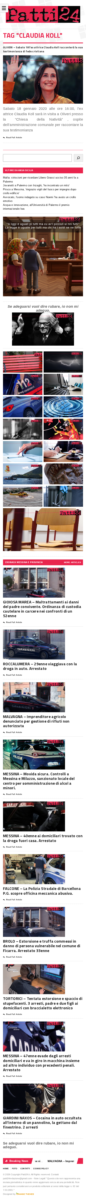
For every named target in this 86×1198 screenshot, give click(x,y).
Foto (14, 1169)
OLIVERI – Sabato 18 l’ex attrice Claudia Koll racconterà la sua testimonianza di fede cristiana (43, 49)
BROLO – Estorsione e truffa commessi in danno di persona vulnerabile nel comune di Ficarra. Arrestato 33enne (41, 945)
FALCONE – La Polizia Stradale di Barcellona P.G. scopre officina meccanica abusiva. (42, 890)
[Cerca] (78, 158)
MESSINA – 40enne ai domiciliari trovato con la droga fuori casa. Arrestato (43, 838)
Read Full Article (14, 138)
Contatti (25, 1169)
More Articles (72, 562)
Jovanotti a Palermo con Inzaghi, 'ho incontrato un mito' (36, 185)
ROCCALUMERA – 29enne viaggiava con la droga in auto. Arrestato (40, 666)
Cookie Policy (41, 1169)
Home (6, 1169)
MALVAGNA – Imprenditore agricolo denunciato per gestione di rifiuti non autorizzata (36, 721)
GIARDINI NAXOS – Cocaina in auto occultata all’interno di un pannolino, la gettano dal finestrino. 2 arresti (42, 1122)
